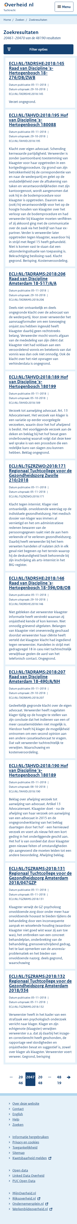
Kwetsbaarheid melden (29, 1158)
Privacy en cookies (25, 1142)
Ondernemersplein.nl (28, 1204)
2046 (21, 1081)
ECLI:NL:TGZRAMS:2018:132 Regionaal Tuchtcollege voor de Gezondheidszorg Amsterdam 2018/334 (40, 983)
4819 (59, 1081)
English (17, 1114)
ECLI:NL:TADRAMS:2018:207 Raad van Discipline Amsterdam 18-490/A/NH (37, 676)
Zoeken (19, 19)
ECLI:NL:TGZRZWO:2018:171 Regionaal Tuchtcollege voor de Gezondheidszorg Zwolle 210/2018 (40, 473)
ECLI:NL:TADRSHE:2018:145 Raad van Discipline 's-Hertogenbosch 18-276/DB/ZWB (36, 70)
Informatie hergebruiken (30, 1137)
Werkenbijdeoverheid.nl (30, 1209)
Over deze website (25, 1103)
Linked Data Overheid (28, 1175)
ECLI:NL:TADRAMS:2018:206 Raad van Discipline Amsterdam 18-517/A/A (37, 278)
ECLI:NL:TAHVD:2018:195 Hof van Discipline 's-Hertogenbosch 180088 (38, 120)
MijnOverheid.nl (24, 1193)
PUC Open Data (23, 1181)
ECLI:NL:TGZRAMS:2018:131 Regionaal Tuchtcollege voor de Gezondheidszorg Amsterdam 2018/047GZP (40, 875)
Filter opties (38, 49)
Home (7, 19)
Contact (18, 1109)
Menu (66, 7)
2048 (40, 1081)
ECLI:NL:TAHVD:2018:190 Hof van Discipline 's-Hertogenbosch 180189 (38, 770)
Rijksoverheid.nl (24, 1198)
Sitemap (18, 1153)
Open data (20, 1170)
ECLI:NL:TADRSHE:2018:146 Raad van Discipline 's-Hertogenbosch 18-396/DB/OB (39, 583)
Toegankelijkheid (25, 1147)
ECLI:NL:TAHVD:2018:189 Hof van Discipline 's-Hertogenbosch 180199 (38, 381)
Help (15, 1119)
